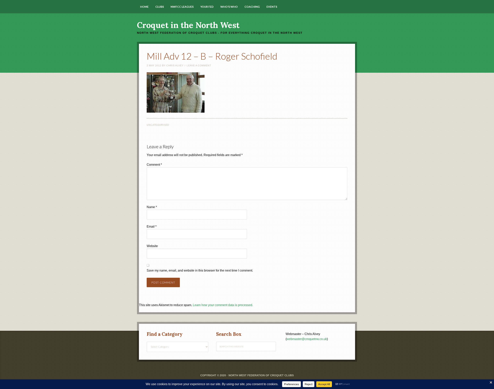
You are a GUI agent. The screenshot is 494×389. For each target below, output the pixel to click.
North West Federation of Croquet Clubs (261, 375)
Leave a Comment (199, 65)
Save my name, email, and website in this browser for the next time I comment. (200, 270)
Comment (154, 164)
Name (152, 207)
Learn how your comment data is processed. (223, 305)
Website (152, 246)
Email (151, 226)
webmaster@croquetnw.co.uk (307, 339)
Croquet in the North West (188, 25)
